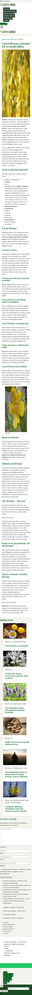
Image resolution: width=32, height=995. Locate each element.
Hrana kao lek (8, 18)
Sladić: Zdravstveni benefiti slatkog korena (17, 743)
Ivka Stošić (13, 602)
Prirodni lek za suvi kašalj (16, 645)
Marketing (7, 955)
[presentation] (17, 631)
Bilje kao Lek (5, 39)
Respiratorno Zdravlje (16, 39)
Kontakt (6, 948)
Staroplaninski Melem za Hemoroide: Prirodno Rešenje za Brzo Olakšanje (16, 774)
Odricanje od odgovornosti (12, 953)
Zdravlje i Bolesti (9, 13)
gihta (11, 512)
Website (2, 866)
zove (3, 375)
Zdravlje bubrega (16, 802)
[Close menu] (0, 969)
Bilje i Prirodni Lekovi (10, 11)
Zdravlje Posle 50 (9, 16)
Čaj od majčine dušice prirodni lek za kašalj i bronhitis (15, 710)
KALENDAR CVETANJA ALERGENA (13, 918)
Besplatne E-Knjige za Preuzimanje (13, 907)
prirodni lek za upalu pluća (21, 263)
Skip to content (4, 1)
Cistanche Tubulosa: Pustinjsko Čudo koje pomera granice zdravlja (15, 808)
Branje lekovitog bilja (9, 914)
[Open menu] (1, 27)
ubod (21, 507)
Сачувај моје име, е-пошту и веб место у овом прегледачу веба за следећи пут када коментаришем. (15, 871)
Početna (6, 9)
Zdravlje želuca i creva (20, 768)
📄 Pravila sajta (8, 951)
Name (2, 853)
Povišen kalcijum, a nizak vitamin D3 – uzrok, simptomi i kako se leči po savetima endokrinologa (16, 901)
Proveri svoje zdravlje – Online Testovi (14, 911)
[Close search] (1, 986)
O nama (6, 20)
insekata (26, 507)
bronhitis (14, 241)
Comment (3, 847)
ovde (21, 612)
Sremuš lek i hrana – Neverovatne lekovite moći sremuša (16, 675)
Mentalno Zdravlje (18, 800)
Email (2, 859)
